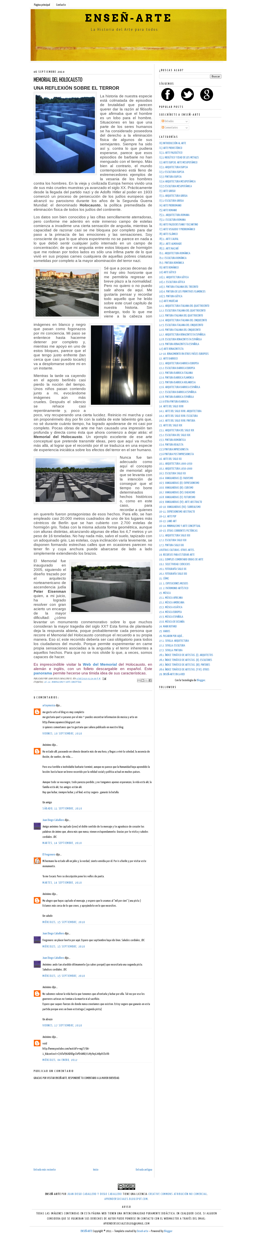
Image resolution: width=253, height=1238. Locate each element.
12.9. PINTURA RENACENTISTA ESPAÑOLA (179, 344)
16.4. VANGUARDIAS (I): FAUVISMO (176, 478)
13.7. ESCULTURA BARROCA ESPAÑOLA (177, 392)
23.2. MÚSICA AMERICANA (171, 602)
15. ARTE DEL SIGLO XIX (170, 425)
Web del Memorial (100, 664)
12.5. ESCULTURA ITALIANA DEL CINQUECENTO (181, 325)
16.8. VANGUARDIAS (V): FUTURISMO (177, 497)
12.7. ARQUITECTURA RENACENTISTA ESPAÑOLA (182, 334)
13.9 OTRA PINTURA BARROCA (173, 401)
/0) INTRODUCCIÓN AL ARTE (172, 143)
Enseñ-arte (142, 1231)
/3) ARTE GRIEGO (167, 191)
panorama (43, 673)
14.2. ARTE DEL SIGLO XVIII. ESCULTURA (178, 415)
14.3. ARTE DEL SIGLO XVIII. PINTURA (177, 420)
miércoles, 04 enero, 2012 (60, 1060)
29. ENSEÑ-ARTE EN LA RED (172, 674)
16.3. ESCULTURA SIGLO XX (172, 473)
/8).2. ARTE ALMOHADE (170, 243)
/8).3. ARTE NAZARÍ (168, 248)
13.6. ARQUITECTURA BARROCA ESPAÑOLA (179, 387)
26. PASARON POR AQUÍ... (171, 636)
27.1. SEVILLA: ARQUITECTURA (174, 640)
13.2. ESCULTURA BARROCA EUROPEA (177, 368)
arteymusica (48, 705)
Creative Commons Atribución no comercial (177, 1194)
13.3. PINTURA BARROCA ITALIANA (176, 372)
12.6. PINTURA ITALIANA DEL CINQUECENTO (180, 329)
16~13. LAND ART (168, 521)
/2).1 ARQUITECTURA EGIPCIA (173, 167)
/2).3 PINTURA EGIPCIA (170, 176)
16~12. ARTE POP (167, 516)
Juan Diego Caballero (53, 820)
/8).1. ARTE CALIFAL (168, 239)
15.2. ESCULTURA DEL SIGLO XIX (174, 435)
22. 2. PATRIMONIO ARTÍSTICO (173, 588)
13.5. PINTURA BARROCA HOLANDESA (177, 382)
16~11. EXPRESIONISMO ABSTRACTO (177, 511)
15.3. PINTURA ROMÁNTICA (172, 439)
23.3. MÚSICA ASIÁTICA (170, 607)
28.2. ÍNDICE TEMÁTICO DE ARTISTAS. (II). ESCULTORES (185, 660)
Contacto (61, 4)
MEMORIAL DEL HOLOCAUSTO (58, 80)
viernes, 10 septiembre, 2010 (62, 733)
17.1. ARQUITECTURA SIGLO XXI (174, 535)
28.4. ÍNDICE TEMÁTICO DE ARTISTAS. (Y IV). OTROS (184, 669)
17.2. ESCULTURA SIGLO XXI (172, 540)
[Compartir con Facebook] (150, 680)
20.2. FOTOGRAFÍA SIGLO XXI (173, 573)
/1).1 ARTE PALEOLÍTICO (170, 152)
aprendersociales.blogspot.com (126, 1199)
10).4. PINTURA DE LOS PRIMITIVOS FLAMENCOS (182, 291)
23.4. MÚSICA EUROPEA (170, 612)
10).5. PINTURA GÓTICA (170, 296)
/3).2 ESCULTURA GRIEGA (171, 200)
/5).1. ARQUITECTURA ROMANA (174, 215)
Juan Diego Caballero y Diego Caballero (94, 1194)
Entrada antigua (144, 1169)
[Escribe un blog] (143, 680)
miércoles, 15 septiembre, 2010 (63, 922)
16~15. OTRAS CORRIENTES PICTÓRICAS (178, 530)
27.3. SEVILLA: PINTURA (170, 650)
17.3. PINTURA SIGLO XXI (171, 545)
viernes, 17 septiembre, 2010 (62, 1025)
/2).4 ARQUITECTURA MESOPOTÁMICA (177, 181)
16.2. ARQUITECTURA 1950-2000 (175, 468)
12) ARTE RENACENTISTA (171, 348)
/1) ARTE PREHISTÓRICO (170, 148)
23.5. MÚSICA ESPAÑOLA (171, 616)
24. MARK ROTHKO (168, 626)
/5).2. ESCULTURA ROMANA (172, 219)
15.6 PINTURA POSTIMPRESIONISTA (176, 454)
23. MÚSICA (165, 593)
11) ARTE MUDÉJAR (168, 301)
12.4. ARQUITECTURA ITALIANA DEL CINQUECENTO (183, 320)
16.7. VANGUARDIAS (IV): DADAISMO (177, 492)
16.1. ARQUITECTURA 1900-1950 (175, 463)
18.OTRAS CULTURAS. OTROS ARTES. (177, 550)
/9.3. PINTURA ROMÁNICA (171, 262)
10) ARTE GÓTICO (167, 272)
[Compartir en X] (146, 680)
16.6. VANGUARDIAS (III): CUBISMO (176, 487)
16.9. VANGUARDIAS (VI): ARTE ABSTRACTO (180, 502)
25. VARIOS (164, 631)
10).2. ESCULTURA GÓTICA (172, 282)
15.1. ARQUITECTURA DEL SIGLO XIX (176, 430)
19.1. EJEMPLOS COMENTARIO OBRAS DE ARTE (181, 559)
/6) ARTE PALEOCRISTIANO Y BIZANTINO (178, 224)
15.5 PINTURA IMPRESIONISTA (173, 449)
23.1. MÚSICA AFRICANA (171, 597)
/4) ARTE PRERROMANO (170, 205)
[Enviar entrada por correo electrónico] (103, 679)
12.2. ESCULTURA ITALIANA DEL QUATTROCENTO (182, 310)
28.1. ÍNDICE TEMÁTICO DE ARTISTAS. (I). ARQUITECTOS (186, 655)
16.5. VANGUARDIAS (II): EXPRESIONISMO (179, 482)
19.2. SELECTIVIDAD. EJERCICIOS (174, 564)
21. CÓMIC (164, 578)
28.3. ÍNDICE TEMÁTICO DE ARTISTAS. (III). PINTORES (184, 664)
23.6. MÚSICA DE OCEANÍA (171, 621)
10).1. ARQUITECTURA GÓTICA (174, 277)
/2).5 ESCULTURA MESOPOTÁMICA (175, 186)
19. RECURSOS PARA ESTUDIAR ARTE (176, 554)
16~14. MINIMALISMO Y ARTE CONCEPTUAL (63, 682)
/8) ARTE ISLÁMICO (168, 234)
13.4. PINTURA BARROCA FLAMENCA (176, 377)
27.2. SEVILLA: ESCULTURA (172, 645)
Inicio (95, 1169)
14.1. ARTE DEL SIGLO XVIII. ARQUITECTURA (180, 411)
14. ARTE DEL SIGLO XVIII (171, 406)
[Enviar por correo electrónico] (139, 680)
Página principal (42, 4)
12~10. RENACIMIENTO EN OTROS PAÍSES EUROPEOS (184, 353)
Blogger (201, 680)
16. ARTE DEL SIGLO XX (170, 458)
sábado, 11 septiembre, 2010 (62, 808)
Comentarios (171, 127)
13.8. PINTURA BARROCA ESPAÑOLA (176, 396)
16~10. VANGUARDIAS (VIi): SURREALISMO (180, 506)
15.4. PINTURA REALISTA (171, 444)
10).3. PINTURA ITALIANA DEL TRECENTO (178, 286)
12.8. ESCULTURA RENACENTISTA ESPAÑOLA (180, 339)
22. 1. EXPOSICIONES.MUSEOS (173, 583)
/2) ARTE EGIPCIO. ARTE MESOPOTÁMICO (178, 162)
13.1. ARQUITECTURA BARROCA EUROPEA (179, 363)
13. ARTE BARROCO (168, 358)
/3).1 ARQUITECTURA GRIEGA (173, 195)
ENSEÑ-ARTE (128, 18)
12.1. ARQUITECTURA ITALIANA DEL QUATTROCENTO (184, 305)
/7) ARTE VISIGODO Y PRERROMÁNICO (177, 229)
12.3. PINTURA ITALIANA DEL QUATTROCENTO (181, 315)
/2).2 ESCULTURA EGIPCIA (171, 172)
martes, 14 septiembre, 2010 (62, 843)
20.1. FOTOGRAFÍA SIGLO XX (172, 569)
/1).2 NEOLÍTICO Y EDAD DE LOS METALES (179, 157)
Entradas (169, 121)
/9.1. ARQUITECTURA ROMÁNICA (174, 253)
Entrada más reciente (45, 1169)
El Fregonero (48, 854)
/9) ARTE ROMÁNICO (169, 267)
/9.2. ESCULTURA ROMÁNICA (172, 258)
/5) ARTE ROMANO (168, 210)
